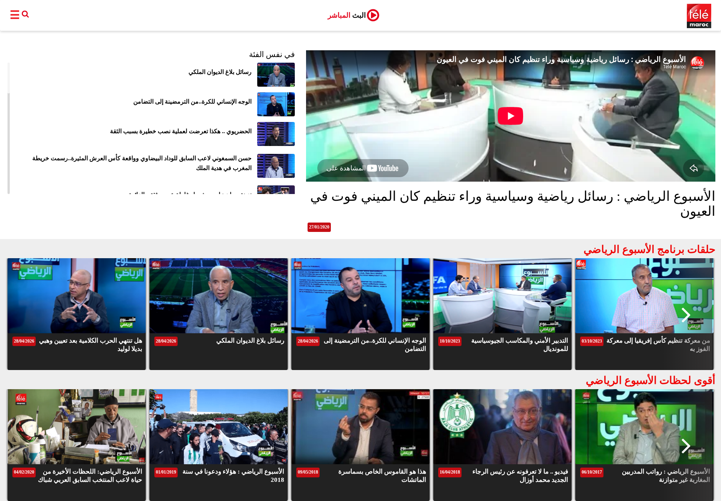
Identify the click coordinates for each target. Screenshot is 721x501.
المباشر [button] (347, 15)
